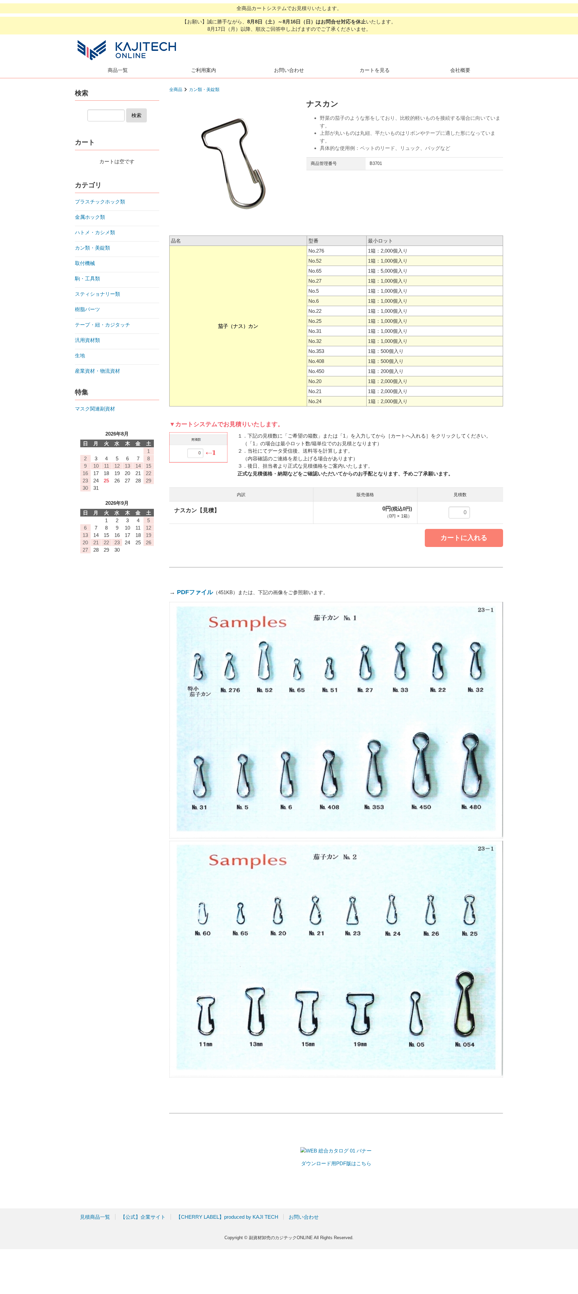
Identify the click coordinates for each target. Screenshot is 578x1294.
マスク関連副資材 (95, 408)
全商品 (175, 89)
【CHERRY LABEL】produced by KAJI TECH (227, 1217)
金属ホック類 (90, 217)
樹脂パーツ (87, 309)
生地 (80, 355)
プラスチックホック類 (100, 201)
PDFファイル (195, 592)
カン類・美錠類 (204, 89)
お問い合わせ (289, 70)
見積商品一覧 (95, 1217)
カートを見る (375, 70)
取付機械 (85, 263)
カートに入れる (464, 537)
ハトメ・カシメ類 (95, 232)
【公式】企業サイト (143, 1217)
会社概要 (460, 70)
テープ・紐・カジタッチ (102, 325)
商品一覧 (118, 70)
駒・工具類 (87, 278)
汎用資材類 (87, 340)
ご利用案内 (203, 70)
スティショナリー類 (97, 294)
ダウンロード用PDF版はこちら (336, 1163)
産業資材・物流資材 (97, 371)
